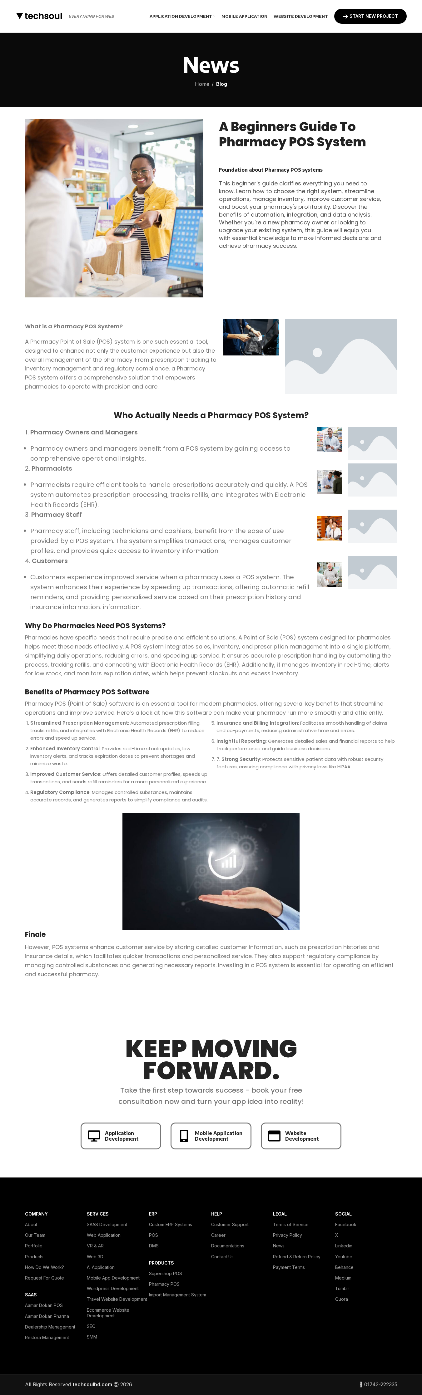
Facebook (345, 1224)
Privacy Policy (287, 1235)
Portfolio (33, 1245)
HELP (216, 1213)
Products (34, 1256)
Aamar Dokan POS (44, 1305)
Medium (343, 1277)
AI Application (101, 1267)
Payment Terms (289, 1267)
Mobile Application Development (218, 1136)
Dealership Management (50, 1326)
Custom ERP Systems (170, 1224)
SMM (92, 1336)
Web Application (104, 1235)
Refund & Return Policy (296, 1256)
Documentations (227, 1245)
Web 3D (95, 1256)
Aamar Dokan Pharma (47, 1316)
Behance (344, 1267)
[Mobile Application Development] (184, 1136)
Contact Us (222, 1256)
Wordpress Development (113, 1288)
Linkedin (343, 1245)
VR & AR (95, 1245)
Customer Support (230, 1224)
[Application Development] (94, 1136)
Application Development (122, 1136)
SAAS (31, 1294)
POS (153, 1235)
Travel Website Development (117, 1299)
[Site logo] (38, 15)
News (279, 1245)
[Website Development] (274, 1136)
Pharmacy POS (164, 1284)
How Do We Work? (44, 1267)
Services (98, 1213)
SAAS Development (107, 1224)
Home (202, 84)
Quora (341, 1299)
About (31, 1224)
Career (218, 1235)
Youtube (343, 1256)
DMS (154, 1245)
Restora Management (47, 1337)
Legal (280, 1213)
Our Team (35, 1235)
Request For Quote (44, 1277)
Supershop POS (165, 1273)
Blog (221, 84)
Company (36, 1213)
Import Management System (177, 1294)
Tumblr (342, 1288)
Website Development (302, 1136)
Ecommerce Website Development (108, 1312)
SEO (91, 1326)
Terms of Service (291, 1224)
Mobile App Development (113, 1277)
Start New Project (374, 16)
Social (343, 1213)
